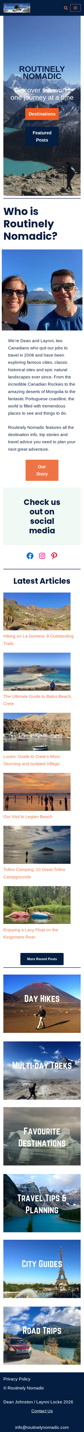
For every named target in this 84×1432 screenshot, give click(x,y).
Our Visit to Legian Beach (27, 816)
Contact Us (42, 1411)
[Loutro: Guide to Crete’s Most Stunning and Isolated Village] (37, 733)
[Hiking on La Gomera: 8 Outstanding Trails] (37, 613)
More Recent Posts (42, 959)
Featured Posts (42, 136)
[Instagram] (42, 556)
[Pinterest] (54, 556)
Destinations (42, 113)
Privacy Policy (16, 1379)
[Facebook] (30, 556)
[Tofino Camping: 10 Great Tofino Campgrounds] (37, 846)
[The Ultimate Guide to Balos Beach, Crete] (37, 673)
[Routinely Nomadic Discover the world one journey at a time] (16, 8)
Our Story (42, 470)
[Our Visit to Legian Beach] (37, 793)
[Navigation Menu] (75, 8)
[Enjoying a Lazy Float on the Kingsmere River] (37, 906)
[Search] (66, 8)
